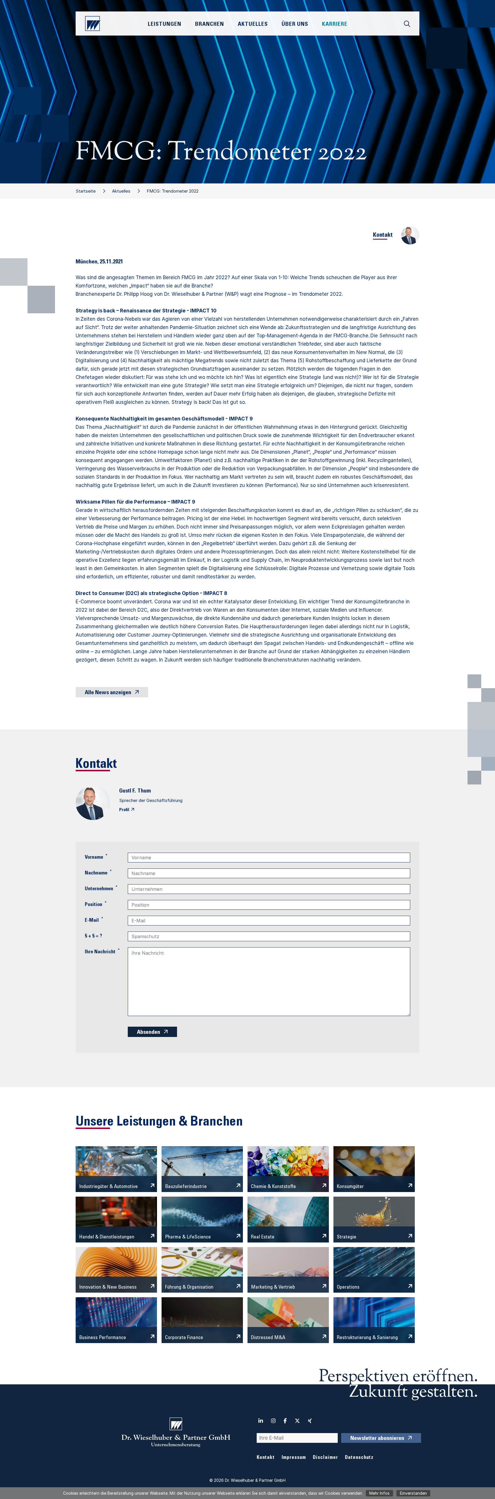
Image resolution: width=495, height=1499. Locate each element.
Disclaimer (325, 1457)
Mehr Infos (379, 1493)
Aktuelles (121, 191)
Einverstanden (413, 1493)
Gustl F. (127, 791)
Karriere (334, 25)
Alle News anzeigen (108, 693)
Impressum (294, 1457)
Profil (124, 810)
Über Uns (295, 25)
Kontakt (266, 1457)
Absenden (148, 1033)
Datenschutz (359, 1457)
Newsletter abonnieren (377, 1439)
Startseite (86, 191)
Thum (144, 791)
